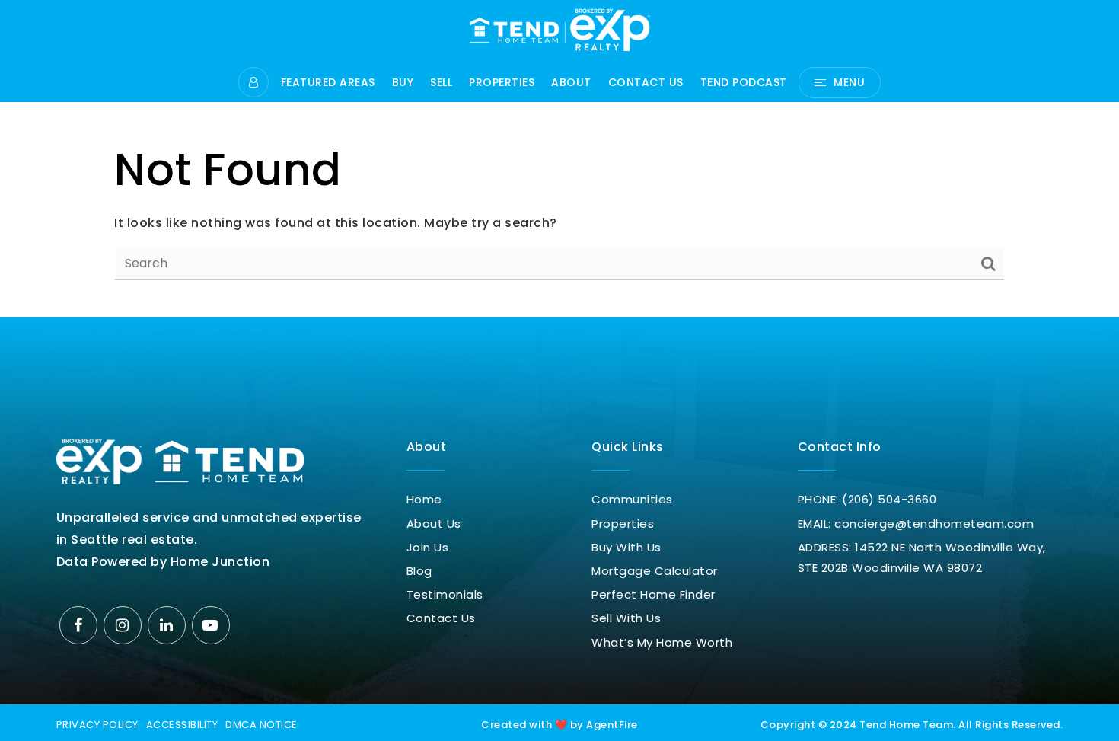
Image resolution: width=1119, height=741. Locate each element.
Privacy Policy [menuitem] (97, 724)
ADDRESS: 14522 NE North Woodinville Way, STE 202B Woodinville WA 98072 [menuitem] (922, 557)
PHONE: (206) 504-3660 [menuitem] (867, 499)
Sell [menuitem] (441, 83)
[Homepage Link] (559, 28)
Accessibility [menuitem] (182, 724)
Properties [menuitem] (501, 83)
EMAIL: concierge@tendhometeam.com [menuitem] (916, 524)
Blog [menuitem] (419, 571)
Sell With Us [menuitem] (626, 618)
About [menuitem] (571, 83)
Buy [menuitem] (403, 83)
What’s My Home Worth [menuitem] (661, 642)
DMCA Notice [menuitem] (261, 724)
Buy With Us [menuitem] (626, 547)
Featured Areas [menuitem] (328, 83)
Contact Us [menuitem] (646, 83)
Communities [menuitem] (632, 499)
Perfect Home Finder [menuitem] (653, 594)
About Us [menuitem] (433, 524)
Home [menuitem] (424, 499)
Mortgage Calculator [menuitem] (654, 571)
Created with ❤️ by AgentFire (559, 724)
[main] (559, 158)
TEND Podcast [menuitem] (743, 83)
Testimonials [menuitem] (444, 594)
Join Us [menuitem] (427, 547)
